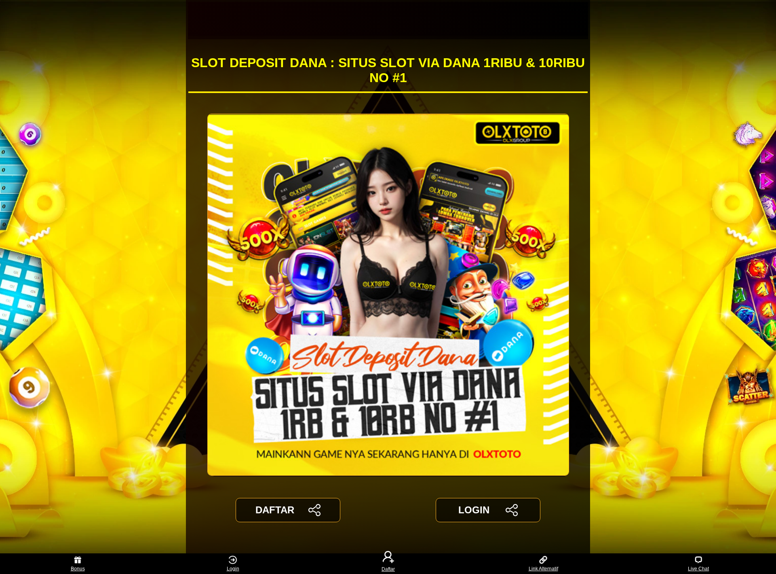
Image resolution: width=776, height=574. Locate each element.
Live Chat (698, 569)
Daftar (388, 569)
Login (233, 569)
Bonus (78, 569)
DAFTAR (274, 509)
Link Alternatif (543, 569)
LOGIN (473, 509)
